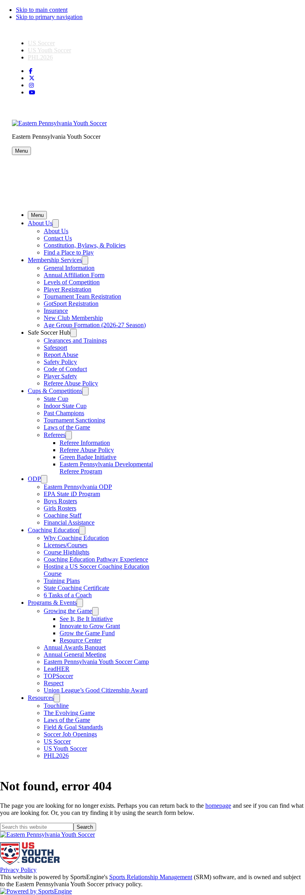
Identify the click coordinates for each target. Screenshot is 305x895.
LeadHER (56, 668)
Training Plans (62, 580)
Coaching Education (53, 530)
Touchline (56, 705)
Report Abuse (61, 354)
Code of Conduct (65, 369)
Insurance (56, 310)
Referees (55, 434)
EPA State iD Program (72, 494)
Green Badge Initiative (88, 457)
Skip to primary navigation (49, 16)
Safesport (55, 347)
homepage (218, 805)
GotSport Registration (71, 303)
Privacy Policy (18, 869)
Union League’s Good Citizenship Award (96, 690)
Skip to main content (42, 9)
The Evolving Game (69, 712)
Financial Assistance (69, 522)
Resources (41, 697)
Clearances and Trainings (75, 340)
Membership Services (55, 260)
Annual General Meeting (75, 654)
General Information (69, 267)
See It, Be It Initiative (86, 618)
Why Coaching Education (76, 538)
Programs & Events (52, 602)
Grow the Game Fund (87, 633)
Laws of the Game (67, 427)
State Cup (56, 398)
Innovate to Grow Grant (90, 626)
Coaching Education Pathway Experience (96, 559)
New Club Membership (73, 317)
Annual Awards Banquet (75, 647)
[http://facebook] (31, 71)
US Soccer (41, 43)
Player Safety (60, 376)
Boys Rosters (60, 501)
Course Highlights (66, 552)
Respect (54, 683)
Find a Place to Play (69, 252)
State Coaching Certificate (76, 588)
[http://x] (32, 78)
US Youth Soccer (49, 50)
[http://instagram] (31, 85)
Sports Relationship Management (150, 877)
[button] (21, 151)
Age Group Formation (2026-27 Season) (95, 325)
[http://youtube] (32, 93)
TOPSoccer (58, 676)
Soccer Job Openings (70, 734)
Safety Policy (60, 361)
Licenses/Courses (65, 545)
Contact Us (58, 238)
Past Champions (64, 413)
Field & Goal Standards (73, 727)
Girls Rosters (60, 508)
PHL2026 (40, 57)
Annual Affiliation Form (74, 275)
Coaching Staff (62, 515)
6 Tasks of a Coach (68, 595)
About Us (40, 223)
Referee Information (85, 442)
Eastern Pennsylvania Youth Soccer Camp (96, 661)
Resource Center (80, 640)
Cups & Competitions (55, 390)
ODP (34, 478)
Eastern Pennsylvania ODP (78, 486)
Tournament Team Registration (82, 296)
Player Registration (67, 289)
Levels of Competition (72, 282)
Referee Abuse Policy (71, 383)
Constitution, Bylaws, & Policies (84, 245)
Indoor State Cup (65, 405)
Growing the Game (68, 611)
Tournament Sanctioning (74, 420)
